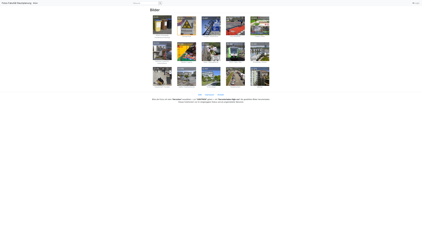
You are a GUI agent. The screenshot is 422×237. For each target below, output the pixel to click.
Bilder (35, 3)
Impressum (209, 95)
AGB (200, 95)
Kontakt (221, 95)
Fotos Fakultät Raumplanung (16, 3)
